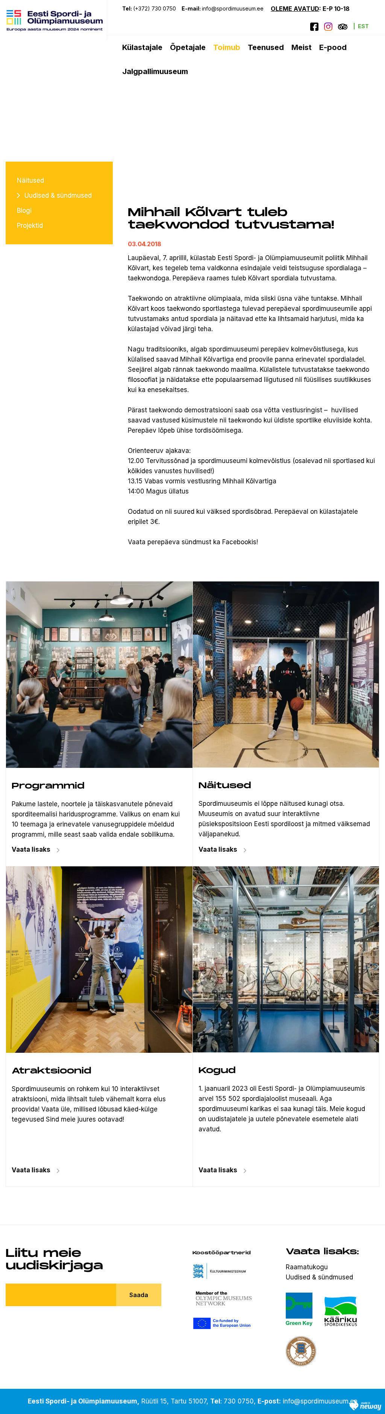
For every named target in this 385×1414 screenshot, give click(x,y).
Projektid (30, 225)
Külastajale (142, 47)
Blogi (24, 210)
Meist (301, 47)
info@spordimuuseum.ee (233, 8)
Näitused (30, 180)
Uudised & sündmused (58, 195)
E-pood (333, 47)
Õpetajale (188, 47)
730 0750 (239, 1401)
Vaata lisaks (218, 849)
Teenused (266, 47)
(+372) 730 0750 (154, 8)
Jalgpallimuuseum (155, 71)
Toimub (226, 47)
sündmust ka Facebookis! (220, 542)
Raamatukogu (307, 1267)
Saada (138, 1295)
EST (363, 26)
